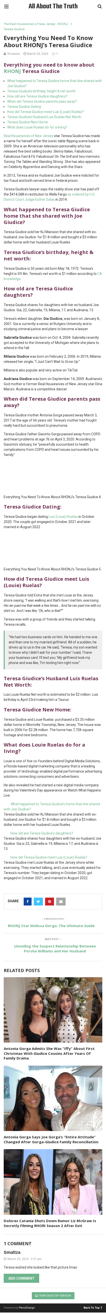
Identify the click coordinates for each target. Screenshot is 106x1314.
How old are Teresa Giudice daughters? (37, 96)
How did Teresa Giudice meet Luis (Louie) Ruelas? (45, 112)
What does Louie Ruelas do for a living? (37, 127)
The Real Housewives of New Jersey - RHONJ (36, 24)
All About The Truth (53, 6)
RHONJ (12, 71)
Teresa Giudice (14, 29)
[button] (53, 807)
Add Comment (21, 1278)
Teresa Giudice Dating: (24, 107)
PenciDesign (27, 1307)
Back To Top (92, 1307)
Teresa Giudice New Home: (28, 122)
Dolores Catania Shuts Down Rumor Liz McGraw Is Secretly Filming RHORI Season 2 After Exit (50, 1223)
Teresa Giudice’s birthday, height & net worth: (41, 91)
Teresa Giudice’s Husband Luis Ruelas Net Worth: (44, 117)
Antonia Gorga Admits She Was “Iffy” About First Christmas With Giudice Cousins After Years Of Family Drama (49, 1053)
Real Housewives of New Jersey (29, 136)
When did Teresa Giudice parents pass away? (42, 101)
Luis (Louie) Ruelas (63, 517)
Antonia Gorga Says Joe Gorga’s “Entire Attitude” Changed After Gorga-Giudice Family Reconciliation (51, 1139)
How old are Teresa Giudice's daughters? (42, 833)
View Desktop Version (54, 1295)
